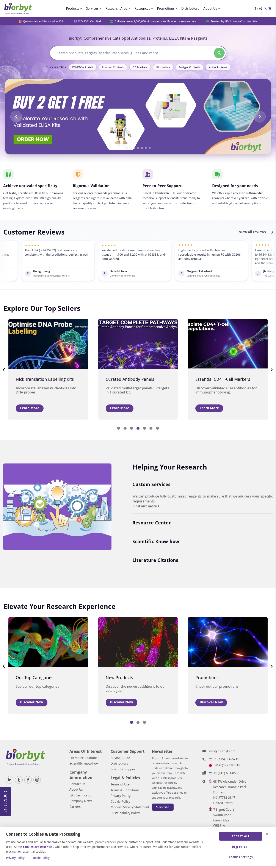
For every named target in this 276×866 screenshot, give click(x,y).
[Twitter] (18, 780)
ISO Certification (81, 795)
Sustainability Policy (125, 813)
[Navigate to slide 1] (126, 148)
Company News (80, 801)
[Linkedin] (9, 780)
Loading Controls (113, 67)
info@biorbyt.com (222, 751)
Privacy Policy (120, 796)
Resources (142, 8)
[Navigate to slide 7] (150, 148)
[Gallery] (138, 116)
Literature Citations (155, 560)
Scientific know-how (84, 763)
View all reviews (253, 232)
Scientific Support (123, 769)
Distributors (190, 8)
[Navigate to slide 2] (130, 148)
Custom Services (151, 484)
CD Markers (140, 67)
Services (92, 8)
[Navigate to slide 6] (146, 148)
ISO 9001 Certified (89, 21)
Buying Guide (120, 758)
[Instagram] (37, 780)
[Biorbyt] (18, 8)
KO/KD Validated (82, 67)
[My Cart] (270, 8)
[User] (265, 8)
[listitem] (99, 260)
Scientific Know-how (155, 541)
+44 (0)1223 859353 (227, 765)
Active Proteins (218, 67)
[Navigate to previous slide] (16, 117)
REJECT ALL (240, 847)
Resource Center (151, 523)
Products (72, 8)
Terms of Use (120, 784)
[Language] (260, 9)
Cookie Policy (120, 802)
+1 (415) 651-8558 (226, 773)
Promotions (165, 8)
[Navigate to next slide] (260, 117)
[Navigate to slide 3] (134, 148)
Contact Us (77, 784)
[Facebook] (28, 780)
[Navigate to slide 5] (142, 148)
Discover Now (31, 702)
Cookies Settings (241, 857)
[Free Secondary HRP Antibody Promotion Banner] (138, 116)
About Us (210, 8)
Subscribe (162, 807)
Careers (75, 807)
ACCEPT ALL (241, 836)
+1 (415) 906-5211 (226, 759)
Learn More (29, 408)
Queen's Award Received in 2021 (44, 21)
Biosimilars (163, 67)
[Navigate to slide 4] (138, 148)
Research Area (116, 8)
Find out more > (146, 506)
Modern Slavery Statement (130, 807)
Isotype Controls (189, 67)
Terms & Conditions (125, 790)
